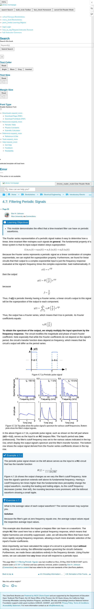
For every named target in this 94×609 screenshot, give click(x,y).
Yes (7, 586)
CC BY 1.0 (19, 565)
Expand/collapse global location (90, 193)
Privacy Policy (67, 603)
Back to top (7, 574)
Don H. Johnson (17, 213)
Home (14, 194)
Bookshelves (30, 194)
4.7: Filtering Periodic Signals (26, 562)
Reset (4, 66)
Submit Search (7, 49)
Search (6, 189)
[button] (9, 148)
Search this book (6, 41)
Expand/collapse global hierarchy (5, 194)
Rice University (17, 216)
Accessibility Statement (11, 605)
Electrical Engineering (52, 194)
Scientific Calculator (12, 130)
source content (23, 567)
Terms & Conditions (81, 603)
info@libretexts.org (55, 605)
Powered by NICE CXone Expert (37, 596)
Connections (31, 216)
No (16, 586)
